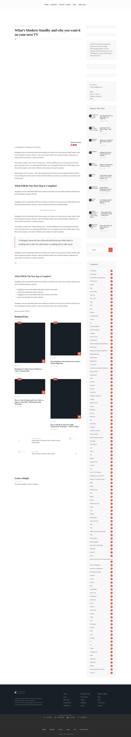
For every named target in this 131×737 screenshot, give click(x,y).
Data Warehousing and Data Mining (99, 343)
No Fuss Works (84, 697)
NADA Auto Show (94, 503)
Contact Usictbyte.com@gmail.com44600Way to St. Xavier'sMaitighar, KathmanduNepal (96, 91)
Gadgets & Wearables (95, 396)
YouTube (92, 672)
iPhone (91, 451)
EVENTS (62, 4)
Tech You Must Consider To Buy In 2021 (43, 452)
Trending (92, 638)
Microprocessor (94, 489)
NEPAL (68, 4)
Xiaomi (92, 665)
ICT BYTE (21, 26)
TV (91, 641)
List (91, 469)
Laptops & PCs (94, 462)
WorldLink (93, 662)
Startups (92, 613)
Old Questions (93, 538)
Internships (93, 441)
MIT (91, 493)
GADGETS (53, 4)
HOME (46, 4)
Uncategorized (93, 652)
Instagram (92, 427)
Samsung (92, 575)
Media (91, 486)
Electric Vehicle (94, 371)
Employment (93, 375)
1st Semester (93, 270)
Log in (65, 697)
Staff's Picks (93, 610)
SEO (91, 586)
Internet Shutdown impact (96, 437)
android (92, 284)
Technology (93, 624)
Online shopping (94, 542)
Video (91, 655)
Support (82, 705)
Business (92, 312)
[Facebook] (71, 145)
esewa (91, 378)
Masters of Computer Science (97, 479)
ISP (91, 455)
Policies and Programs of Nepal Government (101, 559)
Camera (92, 319)
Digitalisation (93, 361)
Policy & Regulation (95, 565)
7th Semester (93, 274)
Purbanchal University (95, 572)
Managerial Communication (97, 475)
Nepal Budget (93, 517)
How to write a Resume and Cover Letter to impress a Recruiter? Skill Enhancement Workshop (29, 402)
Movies (92, 500)
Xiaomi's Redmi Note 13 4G (97, 669)
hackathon (92, 409)
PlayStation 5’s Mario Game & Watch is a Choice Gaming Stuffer (28, 370)
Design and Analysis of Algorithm (98, 350)
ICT (91, 420)
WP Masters (83, 702)
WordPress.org (67, 705)
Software (92, 606)
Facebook (92, 385)
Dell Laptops (93, 347)
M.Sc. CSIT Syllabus (95, 472)
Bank (91, 302)
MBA (91, 482)
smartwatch (93, 599)
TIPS (91, 631)
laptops (92, 458)
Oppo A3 (92, 552)
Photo (91, 555)
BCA (91, 305)
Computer (92, 333)
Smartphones (93, 596)
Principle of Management (96, 568)
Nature (91, 507)
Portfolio (83, 700)
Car (91, 323)
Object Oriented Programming (97, 531)
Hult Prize (92, 416)
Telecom (92, 627)
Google (92, 406)
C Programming (94, 316)
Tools (91, 634)
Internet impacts (94, 434)
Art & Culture (93, 291)
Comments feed (67, 702)
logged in (24, 484)
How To (92, 413)
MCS (74, 4)
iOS (91, 448)
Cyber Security (94, 336)
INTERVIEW (93, 444)
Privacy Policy (101, 702)
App (91, 288)
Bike (91, 309)
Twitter (92, 648)
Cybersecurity (93, 340)
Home (99, 697)
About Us (100, 705)
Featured (92, 389)
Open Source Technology (96, 545)
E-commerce (93, 364)
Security (92, 582)
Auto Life (92, 295)
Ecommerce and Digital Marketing (98, 368)
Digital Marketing (94, 354)
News (40, 26)
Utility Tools (82, 4)
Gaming (92, 399)
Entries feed (66, 699)
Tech (91, 620)
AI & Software (94, 281)
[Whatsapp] (74, 145)
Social (91, 603)
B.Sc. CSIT (93, 298)
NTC (91, 528)
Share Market (93, 589)
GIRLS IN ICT (94, 402)
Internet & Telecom (95, 430)
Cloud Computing (94, 326)
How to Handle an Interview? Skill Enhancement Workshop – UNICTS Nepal (64, 426)
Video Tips (92, 659)
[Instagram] (76, 145)
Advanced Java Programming (97, 277)
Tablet (91, 617)
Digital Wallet (93, 357)
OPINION (92, 548)
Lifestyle (92, 465)
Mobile (92, 496)
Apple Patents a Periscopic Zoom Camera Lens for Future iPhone (46, 440)
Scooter (92, 579)
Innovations (93, 423)
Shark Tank (93, 593)
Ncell (91, 510)
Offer (91, 535)
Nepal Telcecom (94, 521)
